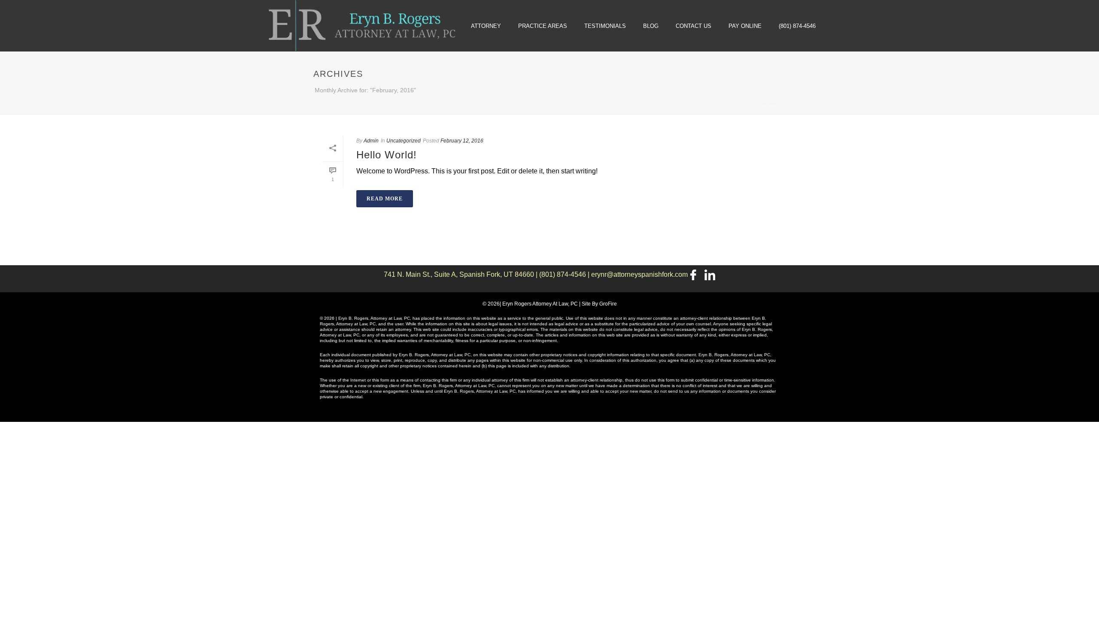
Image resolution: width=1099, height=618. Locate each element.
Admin (371, 141)
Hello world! (386, 155)
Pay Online (745, 26)
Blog (651, 26)
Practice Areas (542, 26)
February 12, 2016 (461, 141)
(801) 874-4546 (797, 26)
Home (769, 106)
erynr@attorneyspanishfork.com (639, 274)
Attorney (486, 26)
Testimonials (605, 26)
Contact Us (693, 26)
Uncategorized (403, 141)
